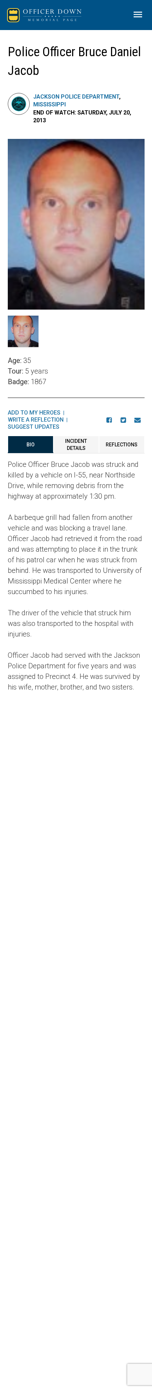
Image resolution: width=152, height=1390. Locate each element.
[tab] (30, 444)
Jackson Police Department (76, 96)
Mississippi (49, 104)
